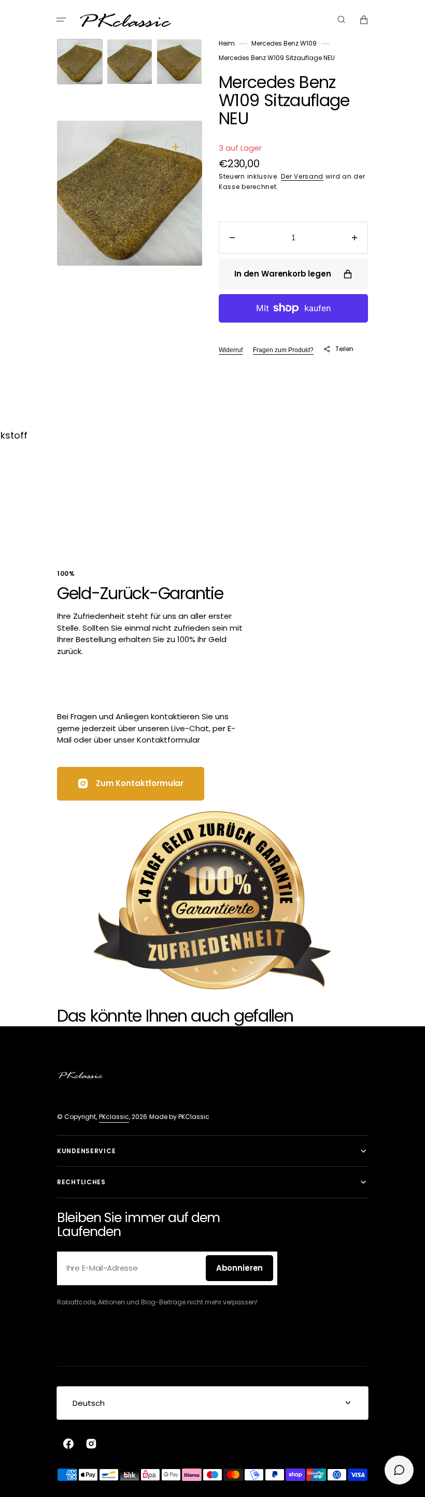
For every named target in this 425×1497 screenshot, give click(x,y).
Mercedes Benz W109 (284, 43)
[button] (61, 19)
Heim (227, 43)
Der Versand (302, 176)
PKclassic (114, 1116)
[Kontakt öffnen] (399, 1470)
